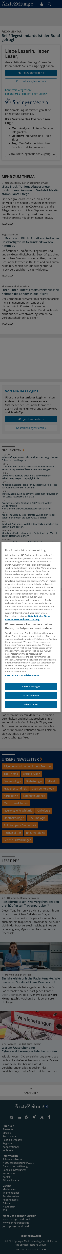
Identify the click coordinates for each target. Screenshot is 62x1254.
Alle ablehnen (31, 695)
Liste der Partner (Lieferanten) (22, 675)
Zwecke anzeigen (31, 686)
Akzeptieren (31, 704)
